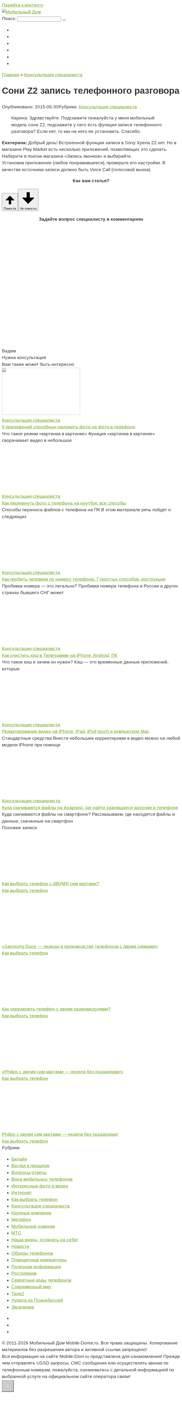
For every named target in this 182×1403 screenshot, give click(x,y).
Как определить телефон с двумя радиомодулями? (56, 1008)
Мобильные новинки (33, 1226)
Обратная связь (25, 1325)
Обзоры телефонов (32, 1253)
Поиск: (9, 18)
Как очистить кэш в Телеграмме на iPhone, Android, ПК (59, 655)
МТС (15, 37)
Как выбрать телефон (25, 890)
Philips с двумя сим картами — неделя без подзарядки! (60, 1134)
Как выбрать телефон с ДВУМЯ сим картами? (50, 883)
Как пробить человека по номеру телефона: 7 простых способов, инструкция (83, 579)
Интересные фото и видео (39, 1185)
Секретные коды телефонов (41, 1280)
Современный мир (31, 1286)
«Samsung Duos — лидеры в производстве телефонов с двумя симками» (80, 946)
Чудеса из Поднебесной (37, 1300)
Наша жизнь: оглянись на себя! (44, 1239)
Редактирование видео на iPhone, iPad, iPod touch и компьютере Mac (76, 731)
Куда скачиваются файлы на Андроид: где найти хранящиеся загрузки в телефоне (90, 807)
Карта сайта (21, 1332)
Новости (20, 1246)
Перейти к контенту (23, 5)
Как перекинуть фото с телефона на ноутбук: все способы (64, 503)
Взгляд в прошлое (30, 1165)
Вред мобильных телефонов (42, 1179)
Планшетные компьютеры (39, 1259)
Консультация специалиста (35, 57)
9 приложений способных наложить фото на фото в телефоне (68, 426)
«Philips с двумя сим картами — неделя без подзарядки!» (62, 1071)
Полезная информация (36, 1266)
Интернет (21, 1192)
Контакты (19, 64)
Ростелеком (23, 1273)
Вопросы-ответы (29, 1172)
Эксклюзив (22, 1307)
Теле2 (16, 50)
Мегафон (19, 30)
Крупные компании (31, 1212)
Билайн (18, 44)
